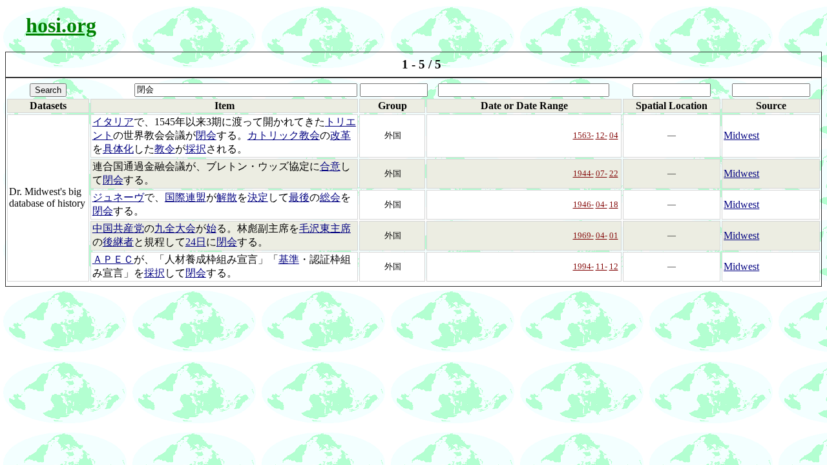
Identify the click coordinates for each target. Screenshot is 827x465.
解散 (226, 197)
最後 (299, 197)
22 (613, 173)
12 (613, 266)
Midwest (741, 135)
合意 (330, 166)
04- (601, 204)
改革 (340, 135)
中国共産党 (118, 228)
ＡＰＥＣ (113, 259)
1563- (583, 135)
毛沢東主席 (325, 228)
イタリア (113, 121)
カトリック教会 (283, 135)
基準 (288, 259)
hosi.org (61, 25)
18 (613, 204)
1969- (583, 235)
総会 (330, 197)
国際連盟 (185, 197)
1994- (583, 266)
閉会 (206, 135)
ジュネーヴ (118, 197)
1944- (583, 173)
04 (613, 135)
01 (613, 235)
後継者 (118, 241)
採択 (195, 148)
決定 (257, 197)
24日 (195, 241)
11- (601, 266)
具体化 (118, 148)
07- (601, 173)
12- (601, 135)
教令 (164, 148)
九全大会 (175, 228)
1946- (583, 204)
